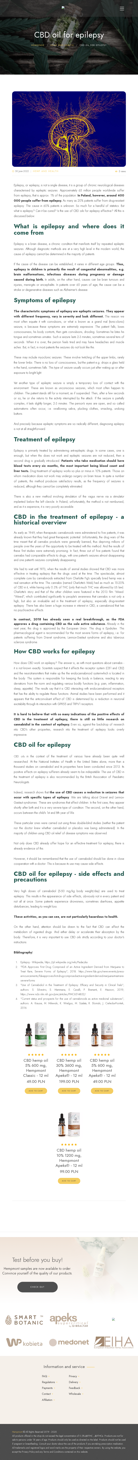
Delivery (73, 1382)
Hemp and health (46, 171)
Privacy (73, 1376)
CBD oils (19, 756)
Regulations (48, 1382)
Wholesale (75, 1394)
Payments (47, 1388)
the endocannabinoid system (83, 673)
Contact (46, 1394)
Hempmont (17, 1432)
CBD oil (49, 833)
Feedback (74, 1388)
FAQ (44, 1376)
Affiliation (47, 1400)
